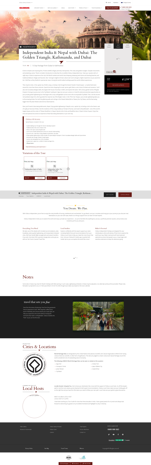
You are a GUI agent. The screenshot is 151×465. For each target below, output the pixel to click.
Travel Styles (83, 8)
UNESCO (38, 196)
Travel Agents (83, 426)
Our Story (71, 8)
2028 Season (128, 46)
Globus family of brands (25, 2)
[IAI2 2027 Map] (28, 162)
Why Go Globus (52, 8)
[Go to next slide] (68, 169)
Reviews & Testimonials (26, 429)
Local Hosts (47, 196)
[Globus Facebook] (118, 434)
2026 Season (109, 46)
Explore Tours (38, 8)
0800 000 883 (126, 7)
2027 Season (118, 46)
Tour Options (30, 196)
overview (21, 196)
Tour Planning (96, 8)
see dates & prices (118, 85)
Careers (52, 432)
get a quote (109, 194)
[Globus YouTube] (113, 434)
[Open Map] (111, 72)
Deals (63, 8)
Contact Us (82, 432)
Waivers (82, 448)
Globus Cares (53, 429)
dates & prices (125, 194)
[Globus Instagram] (122, 434)
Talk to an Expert (112, 8)
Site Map (47, 448)
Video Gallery (23, 426)
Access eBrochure (84, 429)
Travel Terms (64, 448)
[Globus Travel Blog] (109, 434)
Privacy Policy (29, 448)
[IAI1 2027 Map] (51, 162)
